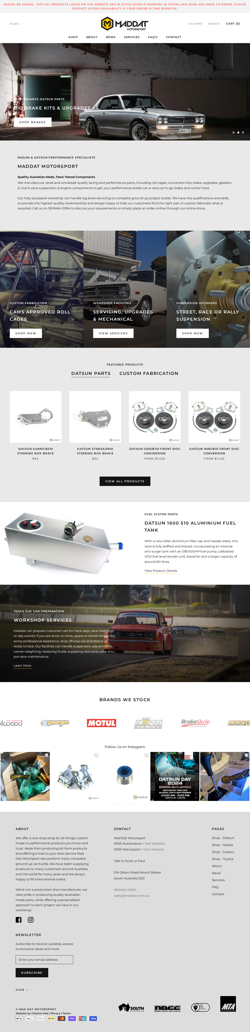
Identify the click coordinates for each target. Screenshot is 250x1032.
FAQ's (153, 37)
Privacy (55, 1013)
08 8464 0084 (125, 890)
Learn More (22, 665)
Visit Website (155, 843)
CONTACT (173, 37)
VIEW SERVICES (113, 333)
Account (196, 23)
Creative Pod (39, 1013)
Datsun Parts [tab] (91, 373)
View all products (125, 481)
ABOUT (92, 37)
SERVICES (132, 37)
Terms (67, 1013)
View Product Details (161, 571)
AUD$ (14, 23)
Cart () (233, 23)
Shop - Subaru (223, 852)
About (217, 866)
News (216, 873)
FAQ (215, 887)
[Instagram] (31, 920)
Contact (218, 894)
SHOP (73, 37)
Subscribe (32, 972)
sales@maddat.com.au (131, 896)
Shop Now (25, 333)
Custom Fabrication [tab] (149, 373)
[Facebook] (18, 920)
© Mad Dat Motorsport (36, 1009)
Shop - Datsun (223, 838)
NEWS (111, 37)
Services (218, 880)
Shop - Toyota (222, 859)
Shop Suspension (37, 122)
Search (214, 23)
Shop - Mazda (222, 845)
